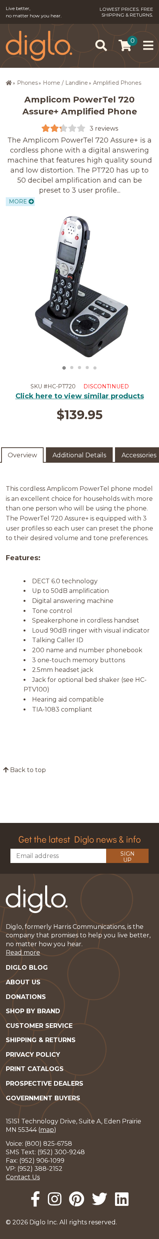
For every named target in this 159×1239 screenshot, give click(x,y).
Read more (23, 952)
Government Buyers (43, 1098)
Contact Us (23, 1177)
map (47, 1129)
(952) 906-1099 (41, 1160)
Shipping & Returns (41, 1040)
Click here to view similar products (79, 396)
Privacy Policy (33, 1054)
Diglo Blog (27, 967)
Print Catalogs (35, 1069)
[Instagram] (54, 1199)
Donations (26, 997)
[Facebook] (35, 1199)
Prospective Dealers (44, 1083)
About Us (23, 982)
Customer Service (39, 1025)
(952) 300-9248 (61, 1152)
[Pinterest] (76, 1199)
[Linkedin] (122, 1199)
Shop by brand (33, 1011)
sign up (127, 856)
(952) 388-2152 (40, 1168)
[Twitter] (99, 1199)
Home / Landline (65, 82)
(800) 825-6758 (48, 1143)
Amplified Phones (117, 82)
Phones (27, 82)
